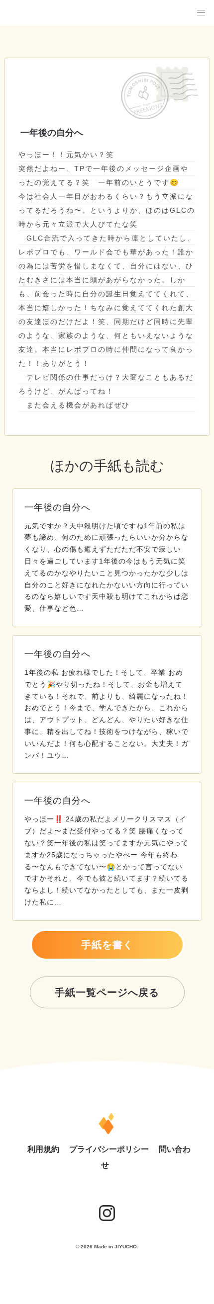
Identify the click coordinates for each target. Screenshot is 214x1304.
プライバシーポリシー (110, 1149)
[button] (201, 13)
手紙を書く (107, 944)
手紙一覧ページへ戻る (107, 992)
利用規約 (44, 1149)
